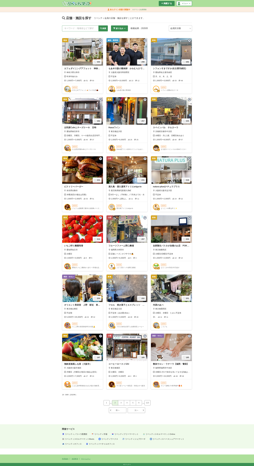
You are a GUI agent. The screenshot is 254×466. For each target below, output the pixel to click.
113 (147, 403)
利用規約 (65, 459)
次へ (136, 410)
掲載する (168, 3)
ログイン (135, 9)
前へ (117, 410)
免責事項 (75, 459)
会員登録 (143, 9)
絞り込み (119, 28)
